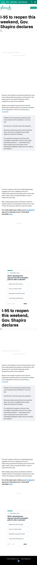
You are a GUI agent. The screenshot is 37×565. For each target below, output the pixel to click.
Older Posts (18, 550)
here (10, 214)
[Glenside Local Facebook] (18, 561)
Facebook (29, 210)
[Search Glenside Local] (31, 2)
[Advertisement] (18, 74)
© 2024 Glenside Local (13, 559)
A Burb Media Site (25, 559)
